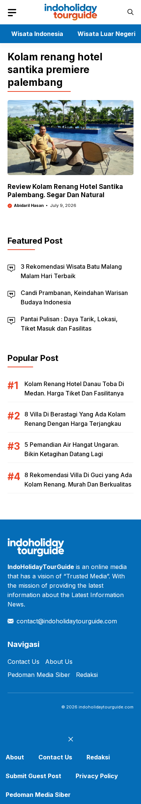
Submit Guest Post (33, 776)
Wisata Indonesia (37, 33)
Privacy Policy (97, 776)
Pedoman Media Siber (39, 674)
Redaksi (87, 674)
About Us (59, 661)
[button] (130, 12)
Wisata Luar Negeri (106, 33)
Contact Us (23, 661)
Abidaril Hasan (29, 205)
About (15, 757)
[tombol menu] (12, 12)
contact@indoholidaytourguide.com (67, 621)
